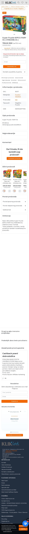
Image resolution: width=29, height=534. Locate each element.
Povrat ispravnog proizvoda (11, 201)
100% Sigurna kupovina (8, 510)
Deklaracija (15, 82)
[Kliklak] (10, 2)
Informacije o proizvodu (7, 77)
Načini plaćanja (5, 485)
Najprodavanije (6, 80)
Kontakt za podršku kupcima (12, 72)
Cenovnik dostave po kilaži (8, 490)
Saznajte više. (8, 529)
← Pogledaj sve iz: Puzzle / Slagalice (13, 8)
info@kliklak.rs (8, 451)
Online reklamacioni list (7, 498)
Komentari (14, 80)
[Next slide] (25, 181)
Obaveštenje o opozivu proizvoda (10, 474)
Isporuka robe (5, 487)
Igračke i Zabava (4, 6)
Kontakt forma (5, 501)
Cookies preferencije (7, 531)
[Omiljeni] (22, 2)
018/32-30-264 (9, 450)
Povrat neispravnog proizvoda (12, 205)
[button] (25, 524)
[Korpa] (26, 2)
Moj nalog (4, 519)
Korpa (3, 483)
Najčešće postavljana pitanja (9, 505)
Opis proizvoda (19, 77)
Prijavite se (14, 401)
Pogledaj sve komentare (14, 435)
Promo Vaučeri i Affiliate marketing (13, 374)
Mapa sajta (4, 508)
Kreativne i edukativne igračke (17, 6)
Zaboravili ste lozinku (7, 523)
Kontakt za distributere (7, 471)
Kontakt (3, 462)
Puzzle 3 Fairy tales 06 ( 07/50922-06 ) (17, 181)
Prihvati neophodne (23, 529)
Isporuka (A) (7, 48)
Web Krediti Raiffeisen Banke (9, 492)
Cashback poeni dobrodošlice (10, 354)
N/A (16, 100)
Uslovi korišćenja (6, 465)
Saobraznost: (7, 210)
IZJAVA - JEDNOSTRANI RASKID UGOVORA (14, 503)
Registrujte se (5, 521)
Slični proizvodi (22, 80)
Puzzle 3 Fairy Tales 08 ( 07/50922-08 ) (7, 181)
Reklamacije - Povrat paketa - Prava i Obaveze (14, 512)
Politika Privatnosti (6, 467)
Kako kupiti (4, 480)
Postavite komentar (14, 158)
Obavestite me (11, 66)
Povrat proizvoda (6, 82)
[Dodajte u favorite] (9, 191)
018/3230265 (14, 450)
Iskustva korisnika (6, 469)
